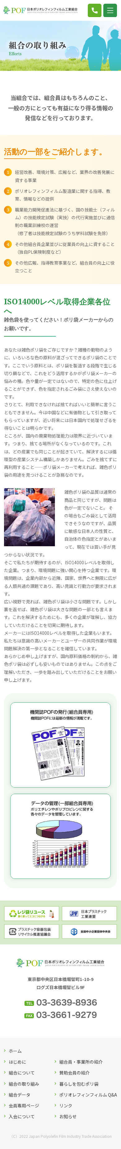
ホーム (15, 1051)
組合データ (19, 1095)
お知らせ (68, 1116)
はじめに (17, 1062)
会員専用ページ (24, 1105)
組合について (22, 1073)
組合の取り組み (24, 1084)
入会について (22, 1116)
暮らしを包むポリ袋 (78, 1084)
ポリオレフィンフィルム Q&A (88, 1095)
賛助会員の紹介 (74, 1073)
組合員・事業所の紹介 (81, 1062)
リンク (65, 1105)
